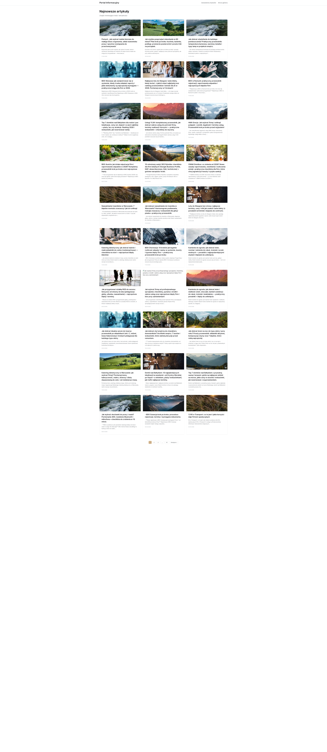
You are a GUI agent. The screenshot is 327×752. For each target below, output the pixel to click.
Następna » (174, 442)
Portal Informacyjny (109, 2)
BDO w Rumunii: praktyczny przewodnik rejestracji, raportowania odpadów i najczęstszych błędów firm (204, 83)
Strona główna (223, 3)
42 (167, 442)
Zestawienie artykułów (208, 3)
